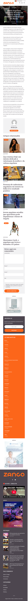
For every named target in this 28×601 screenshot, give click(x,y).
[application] (14, 492)
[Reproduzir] (5, 496)
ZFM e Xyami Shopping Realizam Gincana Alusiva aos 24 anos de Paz (17, 565)
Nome (6, 266)
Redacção (8, 21)
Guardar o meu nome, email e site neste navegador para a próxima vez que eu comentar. (14, 286)
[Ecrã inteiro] (23, 496)
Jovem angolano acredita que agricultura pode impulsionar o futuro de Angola (13, 215)
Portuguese (19, 0)
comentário (7, 253)
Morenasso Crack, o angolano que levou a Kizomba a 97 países (11, 242)
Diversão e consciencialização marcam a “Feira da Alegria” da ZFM (16, 541)
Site (5, 278)
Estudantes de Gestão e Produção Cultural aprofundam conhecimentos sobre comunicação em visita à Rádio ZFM (17, 549)
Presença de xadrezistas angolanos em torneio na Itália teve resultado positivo (13, 188)
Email (6, 272)
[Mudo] (21, 496)
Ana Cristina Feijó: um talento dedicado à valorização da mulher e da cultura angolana (14, 160)
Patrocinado (6, 576)
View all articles (14, 130)
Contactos (5, 578)
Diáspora (14, 7)
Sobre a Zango (6, 574)
